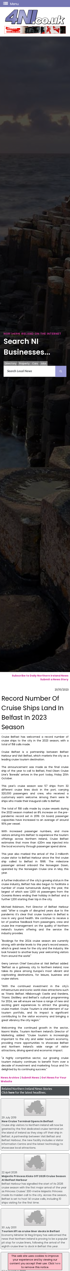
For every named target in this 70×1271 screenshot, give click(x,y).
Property (24, 363)
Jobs (43, 363)
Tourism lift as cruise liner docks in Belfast (31, 1231)
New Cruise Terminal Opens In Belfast (27, 1121)
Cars (35, 363)
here (11, 1092)
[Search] (60, 371)
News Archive (10, 1077)
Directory (10, 363)
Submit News (30, 1077)
